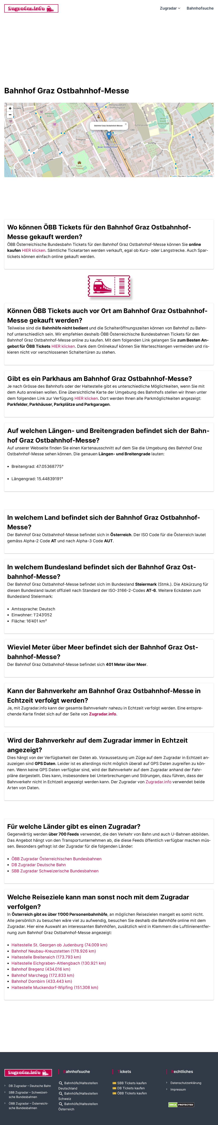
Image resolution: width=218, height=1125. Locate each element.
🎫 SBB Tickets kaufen (129, 1083)
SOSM (200, 176)
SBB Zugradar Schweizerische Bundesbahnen (55, 871)
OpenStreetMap (192, 176)
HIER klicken (33, 250)
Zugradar (168, 8)
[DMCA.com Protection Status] (181, 1104)
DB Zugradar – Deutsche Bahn (30, 1086)
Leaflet (174, 176)
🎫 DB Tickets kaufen (128, 1088)
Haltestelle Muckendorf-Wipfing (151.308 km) (54, 987)
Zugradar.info (102, 714)
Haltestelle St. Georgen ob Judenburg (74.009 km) (59, 945)
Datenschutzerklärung (186, 1083)
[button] (109, 135)
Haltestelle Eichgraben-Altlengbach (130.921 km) (58, 963)
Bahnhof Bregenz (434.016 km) (40, 969)
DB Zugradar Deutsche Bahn (38, 864)
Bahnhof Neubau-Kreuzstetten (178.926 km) (53, 951)
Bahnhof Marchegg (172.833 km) (42, 975)
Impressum (178, 1089)
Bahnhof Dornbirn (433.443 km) (41, 981)
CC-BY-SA (208, 176)
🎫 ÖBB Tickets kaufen (129, 1093)
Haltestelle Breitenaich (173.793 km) (46, 957)
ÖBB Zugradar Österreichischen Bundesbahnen (56, 858)
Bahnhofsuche (200, 8)
